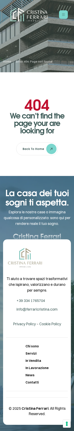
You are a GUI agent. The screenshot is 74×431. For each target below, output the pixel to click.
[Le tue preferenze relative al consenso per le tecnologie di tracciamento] (67, 424)
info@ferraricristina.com (37, 309)
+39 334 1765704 (30, 300)
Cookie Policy (50, 324)
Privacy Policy (24, 324)
